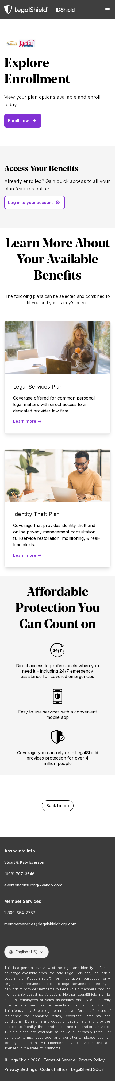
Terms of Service (59, 1059)
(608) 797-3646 (19, 873)
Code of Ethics (54, 1069)
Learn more (24, 421)
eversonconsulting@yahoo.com (33, 885)
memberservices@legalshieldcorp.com (40, 923)
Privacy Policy (92, 1059)
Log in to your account (30, 202)
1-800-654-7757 (19, 912)
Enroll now (18, 120)
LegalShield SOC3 (87, 1069)
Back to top (57, 805)
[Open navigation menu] (107, 9)
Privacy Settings (20, 1069)
